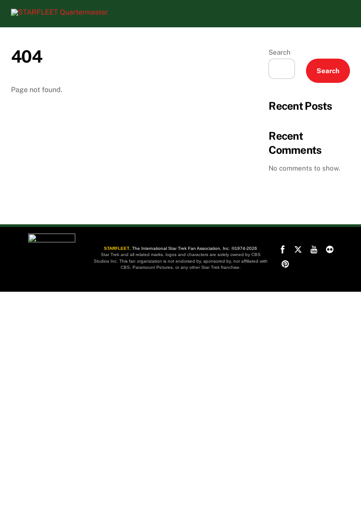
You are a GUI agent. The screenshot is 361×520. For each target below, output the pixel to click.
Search (280, 52)
